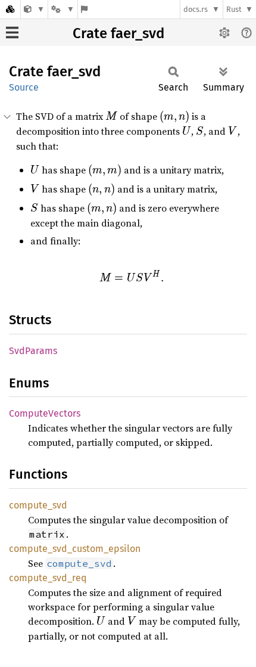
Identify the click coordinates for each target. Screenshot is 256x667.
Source (24, 87)
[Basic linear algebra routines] (34, 9)
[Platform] (62, 9)
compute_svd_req (47, 578)
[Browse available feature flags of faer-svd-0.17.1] (84, 9)
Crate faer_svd (118, 33)
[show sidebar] (12, 32)
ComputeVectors (44, 413)
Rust (234, 9)
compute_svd (38, 505)
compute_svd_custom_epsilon (75, 548)
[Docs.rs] (10, 9)
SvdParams (33, 350)
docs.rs (195, 9)
